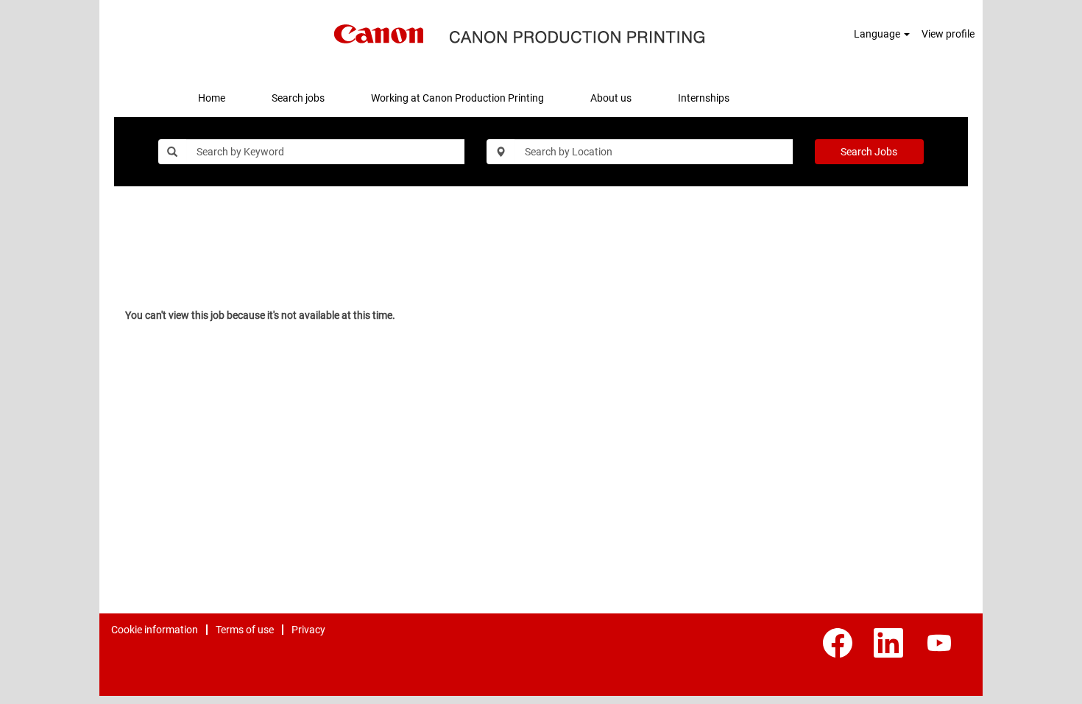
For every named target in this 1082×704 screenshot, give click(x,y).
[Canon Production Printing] (520, 33)
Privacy (308, 630)
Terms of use (245, 630)
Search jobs (298, 98)
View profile (948, 34)
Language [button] (878, 34)
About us (611, 98)
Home (211, 98)
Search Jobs (869, 152)
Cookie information (154, 630)
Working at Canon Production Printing (457, 98)
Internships (703, 98)
